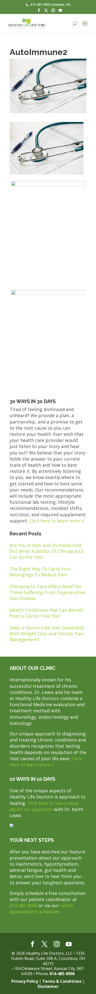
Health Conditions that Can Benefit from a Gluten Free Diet (47, 613)
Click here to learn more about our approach (44, 806)
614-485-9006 (23, 905)
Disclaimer (48, 986)
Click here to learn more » (56, 521)
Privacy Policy (24, 981)
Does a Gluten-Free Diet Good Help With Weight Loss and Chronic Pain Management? (47, 633)
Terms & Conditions (61, 981)
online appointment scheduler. (41, 908)
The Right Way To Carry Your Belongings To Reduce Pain (40, 572)
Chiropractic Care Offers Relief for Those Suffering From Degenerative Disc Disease (47, 592)
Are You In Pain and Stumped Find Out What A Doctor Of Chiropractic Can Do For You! (47, 551)
